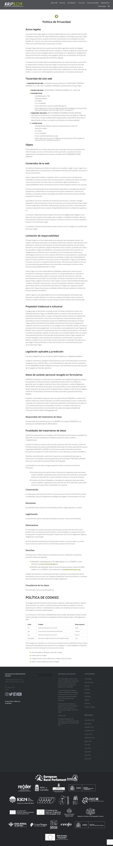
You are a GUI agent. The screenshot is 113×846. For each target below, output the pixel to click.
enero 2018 (88, 759)
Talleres (87, 700)
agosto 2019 (88, 741)
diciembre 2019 (89, 727)
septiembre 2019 (90, 737)
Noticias (62, 3)
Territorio (82, 3)
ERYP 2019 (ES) (89, 682)
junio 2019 (88, 748)
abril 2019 (87, 755)
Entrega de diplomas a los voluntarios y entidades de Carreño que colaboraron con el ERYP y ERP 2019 (68, 722)
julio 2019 (87, 744)
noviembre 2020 (89, 720)
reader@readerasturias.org (71, 569)
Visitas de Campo (93, 3)
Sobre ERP (54, 3)
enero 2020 (88, 723)
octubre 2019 (88, 734)
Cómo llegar (102, 6)
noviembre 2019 (89, 730)
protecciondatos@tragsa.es (48, 564)
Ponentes (87, 689)
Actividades (71, 3)
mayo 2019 (88, 752)
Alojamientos (105, 3)
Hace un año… (62, 715)
